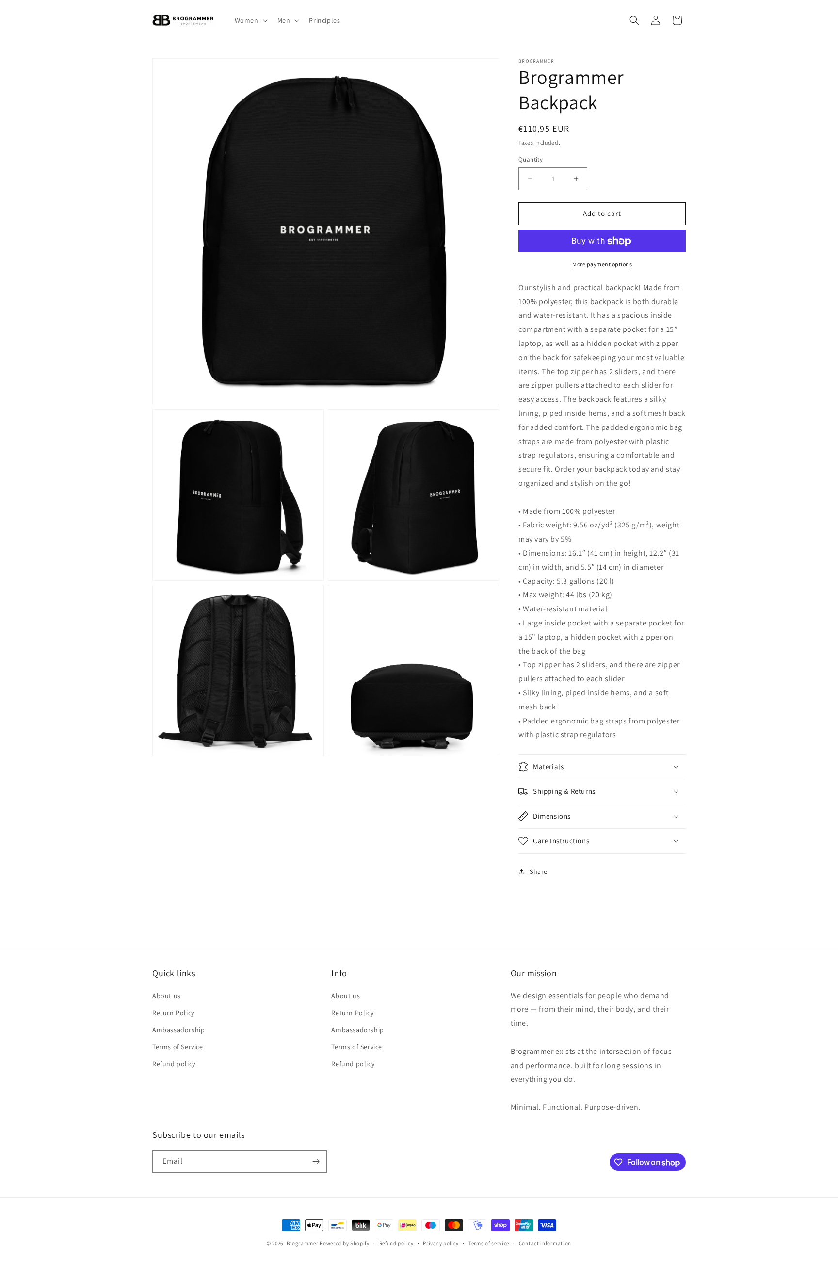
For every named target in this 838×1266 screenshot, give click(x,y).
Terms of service (488, 1243)
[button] (250, 20)
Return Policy (173, 1012)
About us (166, 995)
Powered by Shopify (345, 1243)
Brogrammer (303, 1243)
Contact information (545, 1243)
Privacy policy (441, 1243)
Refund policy (173, 1063)
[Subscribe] (315, 1161)
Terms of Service (177, 1046)
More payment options (602, 264)
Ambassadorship (178, 1029)
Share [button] (539, 871)
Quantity (530, 159)
